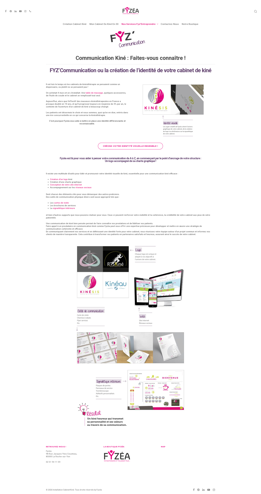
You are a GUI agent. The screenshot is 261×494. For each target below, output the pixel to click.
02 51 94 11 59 (53, 462)
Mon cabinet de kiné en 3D (104, 24)
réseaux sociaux (83, 187)
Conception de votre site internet (66, 185)
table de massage (94, 93)
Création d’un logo (59, 179)
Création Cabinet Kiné (74, 24)
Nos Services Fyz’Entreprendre (139, 24)
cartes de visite (61, 203)
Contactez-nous (170, 24)
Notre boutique (190, 24)
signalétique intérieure (64, 208)
